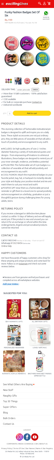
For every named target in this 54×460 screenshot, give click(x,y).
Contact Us (37, 102)
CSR (36, 444)
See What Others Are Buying (19, 384)
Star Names (30, 448)
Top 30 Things (10, 401)
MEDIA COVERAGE (25, 444)
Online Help (6, 246)
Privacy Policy (6, 448)
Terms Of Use (18, 448)
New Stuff (8, 390)
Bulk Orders (9, 418)
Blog (5, 412)
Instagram (23, 264)
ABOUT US (43, 444)
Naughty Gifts (10, 395)
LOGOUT (27, 430)
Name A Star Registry (44, 448)
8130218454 (16, 243)
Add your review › (11, 284)
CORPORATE (12, 444)
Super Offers (10, 407)
